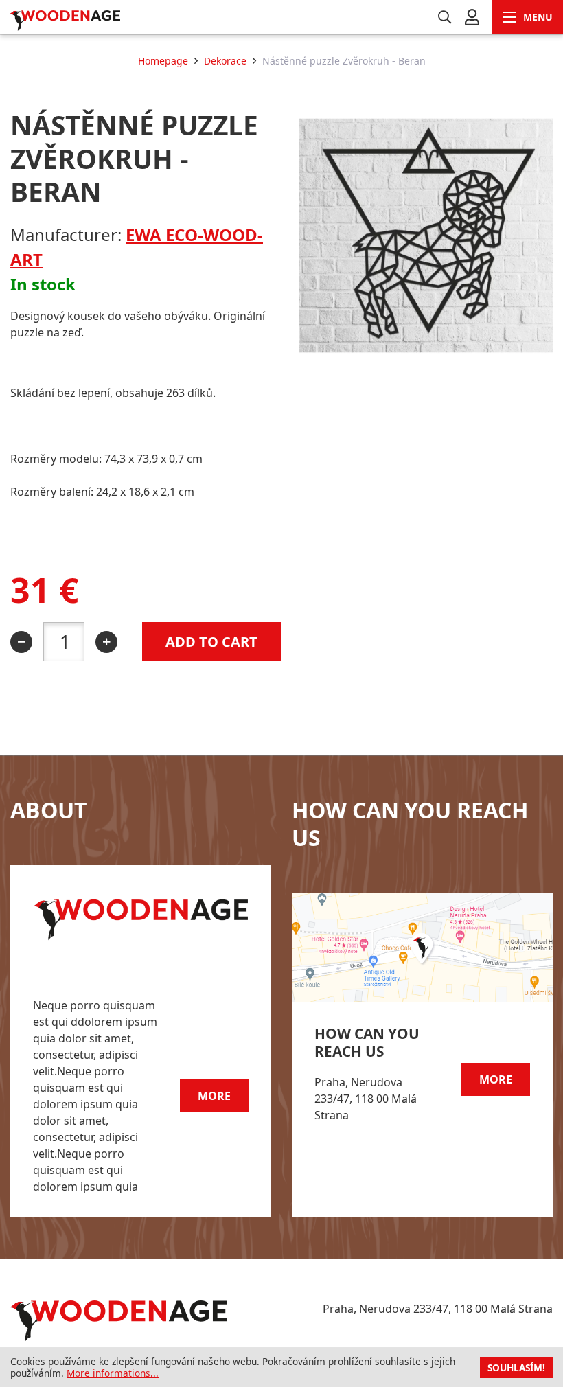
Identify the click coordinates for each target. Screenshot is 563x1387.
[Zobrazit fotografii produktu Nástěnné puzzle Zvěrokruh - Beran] (426, 358)
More (214, 1095)
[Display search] (444, 17)
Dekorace (225, 60)
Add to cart (211, 641)
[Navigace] (527, 17)
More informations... (113, 1372)
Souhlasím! (516, 1367)
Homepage (163, 60)
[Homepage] (115, 21)
